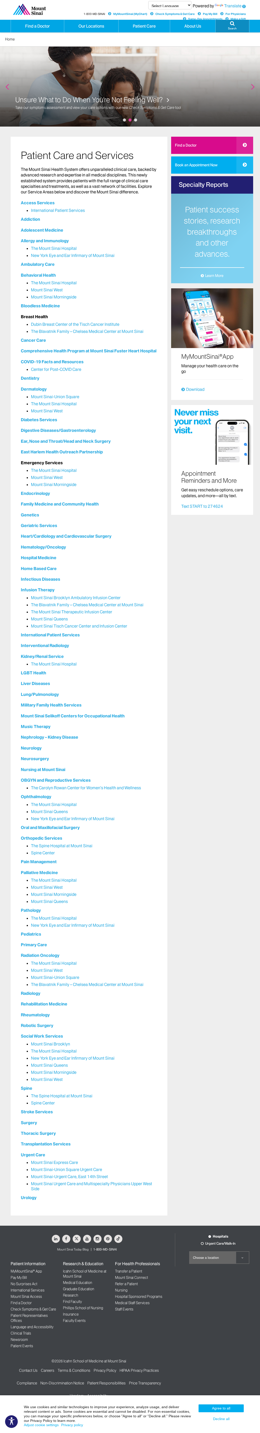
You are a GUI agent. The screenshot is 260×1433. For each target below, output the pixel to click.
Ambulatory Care (38, 264)
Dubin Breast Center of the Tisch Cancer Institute (75, 324)
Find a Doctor (186, 145)
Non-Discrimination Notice (62, 1383)
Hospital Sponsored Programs (138, 1296)
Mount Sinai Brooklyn (50, 1043)
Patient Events (22, 1346)
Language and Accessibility (32, 1327)
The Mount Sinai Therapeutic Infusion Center (71, 611)
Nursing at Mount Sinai (43, 769)
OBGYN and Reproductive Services (56, 780)
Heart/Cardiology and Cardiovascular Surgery (66, 536)
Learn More (214, 275)
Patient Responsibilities (106, 1383)
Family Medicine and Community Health (60, 504)
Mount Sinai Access (26, 1296)
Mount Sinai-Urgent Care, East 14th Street (69, 1176)
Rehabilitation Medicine (44, 1003)
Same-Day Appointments (205, 19)
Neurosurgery (35, 758)
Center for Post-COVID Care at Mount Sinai (79, 100)
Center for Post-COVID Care (56, 369)
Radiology (30, 993)
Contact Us (28, 1370)
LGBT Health (33, 672)
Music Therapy (36, 726)
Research (70, 1295)
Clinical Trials (21, 1333)
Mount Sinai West (47, 289)
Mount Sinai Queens (49, 618)
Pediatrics (31, 934)
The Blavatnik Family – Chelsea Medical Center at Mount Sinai (87, 331)
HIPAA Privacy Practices (139, 1370)
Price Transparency (145, 1383)
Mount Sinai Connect (131, 1277)
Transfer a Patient (128, 1271)
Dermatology (34, 389)
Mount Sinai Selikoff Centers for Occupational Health (73, 715)
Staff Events (124, 1309)
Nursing (121, 1290)
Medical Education (77, 1282)
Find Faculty (72, 1301)
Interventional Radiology (45, 645)
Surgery (29, 1122)
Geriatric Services (39, 525)
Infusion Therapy (38, 589)
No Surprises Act (24, 1284)
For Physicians (235, 14)
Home (10, 39)
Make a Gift (238, 19)
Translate (232, 5)
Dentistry (30, 378)
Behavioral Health (38, 275)
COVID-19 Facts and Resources (52, 361)
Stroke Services (37, 1111)
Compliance (27, 1383)
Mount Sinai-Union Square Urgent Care (66, 1169)
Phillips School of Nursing (83, 1308)
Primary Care (34, 944)
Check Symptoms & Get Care (175, 14)
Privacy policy (72, 1425)
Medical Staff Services (132, 1303)
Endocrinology (35, 493)
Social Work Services (42, 1036)
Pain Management (39, 861)
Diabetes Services (39, 419)
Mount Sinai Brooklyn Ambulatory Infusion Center (76, 597)
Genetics (30, 514)
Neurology (31, 748)
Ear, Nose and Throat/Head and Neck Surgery (66, 441)
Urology (29, 1197)
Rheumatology (35, 1014)
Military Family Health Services (51, 705)
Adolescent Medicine (42, 230)
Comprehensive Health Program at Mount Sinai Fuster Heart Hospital (88, 350)
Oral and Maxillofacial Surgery (50, 827)
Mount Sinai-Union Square (55, 396)
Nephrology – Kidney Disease (49, 737)
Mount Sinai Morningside (53, 296)
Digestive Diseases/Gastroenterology (58, 430)
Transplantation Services (46, 1143)
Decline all (221, 1419)
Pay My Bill (210, 14)
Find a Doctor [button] (37, 26)
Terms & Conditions (74, 1370)
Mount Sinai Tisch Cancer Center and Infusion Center (79, 626)
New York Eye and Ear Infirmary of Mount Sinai (73, 255)
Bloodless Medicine (40, 305)
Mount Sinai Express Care (54, 1162)
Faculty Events (74, 1320)
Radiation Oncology (40, 955)
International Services (27, 1290)
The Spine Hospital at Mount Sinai (61, 845)
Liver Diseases (35, 683)
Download (195, 389)
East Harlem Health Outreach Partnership (62, 451)
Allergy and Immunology (45, 240)
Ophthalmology (36, 796)
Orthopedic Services (41, 838)
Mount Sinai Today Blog (73, 1249)
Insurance (71, 1314)
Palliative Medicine (39, 872)
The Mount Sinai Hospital (54, 248)
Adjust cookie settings (41, 1425)
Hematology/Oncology (43, 547)
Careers (47, 1370)
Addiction (30, 219)
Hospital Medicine (38, 557)
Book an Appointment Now (196, 165)
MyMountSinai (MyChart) (130, 14)
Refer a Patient (126, 1284)
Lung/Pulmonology (40, 694)
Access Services (38, 202)
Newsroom (19, 1339)
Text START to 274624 (202, 506)
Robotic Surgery (37, 1025)
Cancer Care (33, 340)
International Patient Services (58, 210)
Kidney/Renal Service (42, 656)
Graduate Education (78, 1289)
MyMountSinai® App (26, 1271)
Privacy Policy (105, 1370)
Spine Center (43, 852)
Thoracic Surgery (38, 1133)
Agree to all (221, 1408)
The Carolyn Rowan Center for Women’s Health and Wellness (86, 787)
